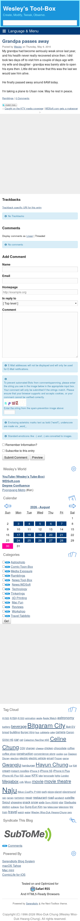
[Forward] (72, 506)
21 (61, 535)
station (6, 807)
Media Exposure (21, 571)
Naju (9, 790)
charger (30, 748)
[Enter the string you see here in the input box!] (15, 402)
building (15, 732)
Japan (27, 775)
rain (4, 797)
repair (28, 797)
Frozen (58, 758)
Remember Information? (21, 445)
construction (25, 753)
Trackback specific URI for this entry (22, 207)
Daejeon (72, 754)
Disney (6, 758)
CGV (22, 748)
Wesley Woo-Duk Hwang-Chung (49, 812)
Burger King (28, 732)
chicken (48, 748)
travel (12, 811)
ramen (10, 797)
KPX (35, 775)
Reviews (17, 607)
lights (57, 775)
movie (38, 781)
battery (6, 727)
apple (39, 718)
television (64, 807)
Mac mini (8, 870)
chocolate (60, 748)
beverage (19, 726)
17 (18, 535)
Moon (28, 782)
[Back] (7, 506)
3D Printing (19, 598)
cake (52, 732)
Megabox (10, 781)
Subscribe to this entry (20, 450)
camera (60, 732)
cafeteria (44, 732)
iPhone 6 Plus (61, 771)
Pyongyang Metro (13, 490)
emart (50, 758)
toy (71, 807)
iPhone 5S (46, 771)
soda (41, 802)
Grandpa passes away (25, 41)
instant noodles (20, 771)
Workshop (18, 611)
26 (40, 540)
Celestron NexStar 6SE (36, 740)
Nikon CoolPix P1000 (29, 792)
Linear (29, 236)
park (44, 792)
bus (37, 732)
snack (26, 802)
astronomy (65, 717)
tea (45, 807)
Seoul (6, 802)
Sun (22, 807)
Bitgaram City (46, 725)
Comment (9, 309)
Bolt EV (70, 727)
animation (30, 718)
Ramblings (8, 98)
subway (15, 807)
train (4, 812)
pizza (51, 792)
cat (21, 740)
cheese (40, 748)
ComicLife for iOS (13, 874)
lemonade (49, 775)
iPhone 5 (34, 771)
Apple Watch (50, 718)
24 (18, 540)
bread (5, 732)
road (51, 797)
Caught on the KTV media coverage (24, 108)
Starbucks (70, 802)
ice (70, 765)
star (61, 802)
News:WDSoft (21, 584)
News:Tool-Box (22, 580)
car (16, 739)
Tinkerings (18, 593)
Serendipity (32, 903)
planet (58, 792)
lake (41, 775)
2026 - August (40, 507)
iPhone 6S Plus (10, 775)
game (66, 758)
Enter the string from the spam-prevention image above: (34, 408)
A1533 (20, 718)
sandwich (59, 797)
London (65, 775)
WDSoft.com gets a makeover (61, 108)
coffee (71, 748)
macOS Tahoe (11, 865)
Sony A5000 (51, 802)
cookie (59, 754)
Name (6, 264)
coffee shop (9, 754)
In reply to (9, 298)
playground (69, 792)
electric (24, 758)
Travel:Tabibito (20, 616)
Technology (19, 589)
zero (69, 812)
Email (6, 276)
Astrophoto (18, 562)
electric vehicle (37, 758)
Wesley (18, 46)
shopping (16, 802)
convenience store (44, 754)
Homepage (10, 287)
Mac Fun (17, 602)
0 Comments (22, 98)
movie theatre (57, 781)
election (14, 758)
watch (21, 812)
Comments (15, 845)
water (28, 812)
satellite (70, 797)
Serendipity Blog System (18, 861)
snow (34, 802)
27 (50, 540)
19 (40, 535)
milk (21, 782)
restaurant (40, 797)
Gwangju (11, 764)
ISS (22, 775)
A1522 (5, 718)
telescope (52, 807)
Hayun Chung (52, 764)
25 (29, 540)
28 (61, 540)
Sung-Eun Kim (34, 807)
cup (65, 754)
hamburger (28, 765)
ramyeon (19, 797)
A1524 (13, 718)
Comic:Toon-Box (22, 566)
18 (29, 535)
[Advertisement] (40, 154)
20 (50, 535)
